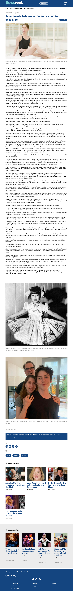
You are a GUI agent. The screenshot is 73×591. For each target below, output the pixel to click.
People (24, 455)
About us (35, 583)
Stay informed (11, 575)
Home (7, 8)
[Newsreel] (14, 3)
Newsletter (44, 3)
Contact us (54, 583)
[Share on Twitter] (13, 20)
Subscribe (63, 20)
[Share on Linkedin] (7, 20)
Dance (16, 455)
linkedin (33, 579)
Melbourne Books (42, 272)
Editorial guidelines (15, 586)
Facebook (36, 579)
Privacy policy (34, 586)
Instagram (40, 579)
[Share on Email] (16, 20)
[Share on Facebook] (10, 20)
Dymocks (8, 273)
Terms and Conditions (54, 586)
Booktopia (22, 273)
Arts (11, 8)
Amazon (14, 273)
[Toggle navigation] (65, 3)
